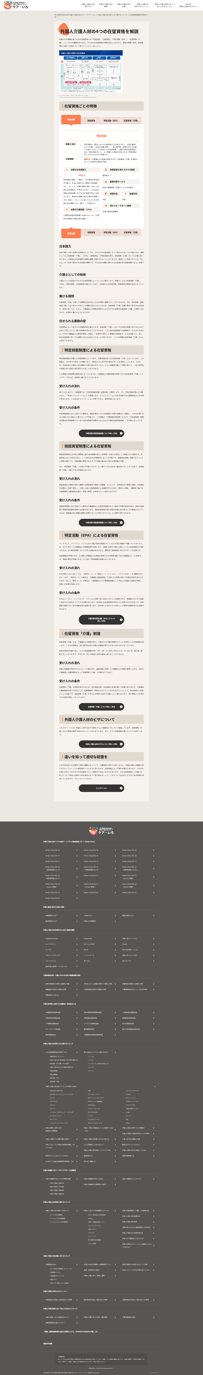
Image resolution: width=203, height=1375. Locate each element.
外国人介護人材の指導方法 (131, 1216)
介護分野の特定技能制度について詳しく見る (101, 433)
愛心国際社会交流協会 (94, 1240)
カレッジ (128, 1116)
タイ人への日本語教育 (56, 1215)
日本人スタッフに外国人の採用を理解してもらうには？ (60, 1146)
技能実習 (91, 120)
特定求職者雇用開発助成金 (93, 1012)
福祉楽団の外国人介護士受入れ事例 (96, 1300)
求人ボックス (126, 961)
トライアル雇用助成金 (91, 1023)
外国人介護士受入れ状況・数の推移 (96, 1317)
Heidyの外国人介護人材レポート (188, 5)
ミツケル (48, 950)
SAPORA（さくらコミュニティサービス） (62, 1094)
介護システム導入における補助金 (59, 1283)
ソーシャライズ (89, 955)
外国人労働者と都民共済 (57, 1183)
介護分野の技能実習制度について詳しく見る (101, 522)
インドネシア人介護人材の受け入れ (98, 1063)
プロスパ (53, 1105)
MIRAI (128, 1123)
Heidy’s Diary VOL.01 (52, 898)
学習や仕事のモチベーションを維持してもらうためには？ (137, 1245)
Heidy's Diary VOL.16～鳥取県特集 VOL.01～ (53, 876)
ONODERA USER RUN (56, 1091)
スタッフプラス (130, 1105)
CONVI (128, 1112)
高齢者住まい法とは (52, 995)
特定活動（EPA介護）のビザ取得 (59, 1063)
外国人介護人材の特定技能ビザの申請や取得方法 (64, 1060)
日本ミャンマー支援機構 (95, 1101)
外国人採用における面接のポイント (57, 1317)
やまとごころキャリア (52, 955)
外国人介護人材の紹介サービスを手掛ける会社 (61, 1086)
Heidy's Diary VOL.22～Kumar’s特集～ (52, 885)
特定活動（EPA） (111, 120)
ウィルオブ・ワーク (93, 1094)
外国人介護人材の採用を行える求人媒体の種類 (58, 930)
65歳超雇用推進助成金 (52, 1012)
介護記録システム (55, 1272)
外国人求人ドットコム (129, 938)
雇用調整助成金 (89, 1029)
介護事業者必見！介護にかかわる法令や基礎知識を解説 (61, 975)
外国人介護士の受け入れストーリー (142, 5)
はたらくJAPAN (89, 944)
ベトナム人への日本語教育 (57, 1218)
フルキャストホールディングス (59, 1123)
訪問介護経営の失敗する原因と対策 (57, 984)
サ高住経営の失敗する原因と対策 (95, 989)
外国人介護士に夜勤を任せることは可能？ (136, 1133)
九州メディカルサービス (95, 1123)
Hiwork (124, 944)
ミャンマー (91, 1067)
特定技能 (71, 119)
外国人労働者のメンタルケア (131, 1179)
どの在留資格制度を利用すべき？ (56, 1052)
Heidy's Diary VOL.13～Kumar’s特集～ (129, 885)
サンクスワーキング (55, 1116)
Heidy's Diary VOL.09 (129, 856)
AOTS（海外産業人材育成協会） (97, 1215)
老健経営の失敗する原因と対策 (132, 984)
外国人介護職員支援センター (96, 1222)
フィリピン (91, 1056)
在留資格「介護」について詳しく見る (101, 707)
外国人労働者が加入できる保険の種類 (58, 1179)
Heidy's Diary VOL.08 (91, 856)
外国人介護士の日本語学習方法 (132, 1233)
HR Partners (91, 1105)
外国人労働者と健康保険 (57, 1190)
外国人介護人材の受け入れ (88, 5)
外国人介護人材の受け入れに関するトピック (58, 1044)
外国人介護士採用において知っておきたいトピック (60, 1309)
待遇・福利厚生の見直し (92, 1270)
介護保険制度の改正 (129, 1317)
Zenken (90, 1218)
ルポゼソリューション (132, 1101)
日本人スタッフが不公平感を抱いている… (136, 1270)
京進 (89, 1091)
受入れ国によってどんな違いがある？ (96, 1052)
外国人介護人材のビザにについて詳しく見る (101, 744)
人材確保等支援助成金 (129, 1012)
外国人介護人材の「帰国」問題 (94, 1276)
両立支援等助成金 (128, 1023)
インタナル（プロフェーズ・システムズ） (62, 1112)
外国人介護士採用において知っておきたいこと (164, 5)
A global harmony (51, 938)
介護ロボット (54, 1279)
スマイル (52, 1098)
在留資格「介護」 (131, 120)
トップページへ (101, 788)
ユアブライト (54, 1101)
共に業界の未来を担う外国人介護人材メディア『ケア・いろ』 (69, 1373)
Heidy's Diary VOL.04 (91, 850)
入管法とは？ (88, 915)
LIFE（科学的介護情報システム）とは (61, 1269)
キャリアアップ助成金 (52, 1029)
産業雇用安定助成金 (129, 1018)
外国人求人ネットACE (129, 955)
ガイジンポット (50, 944)
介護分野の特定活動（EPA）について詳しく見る (101, 619)
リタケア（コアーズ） (94, 1108)
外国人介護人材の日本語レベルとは (134, 1150)
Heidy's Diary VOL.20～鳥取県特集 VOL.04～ (91, 868)
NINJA (86, 950)
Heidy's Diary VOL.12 (129, 861)
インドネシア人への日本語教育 (59, 1222)
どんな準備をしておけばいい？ (94, 1145)
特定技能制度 (54, 1074)
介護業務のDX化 (50, 1264)
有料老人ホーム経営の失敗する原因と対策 (98, 984)
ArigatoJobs (88, 938)
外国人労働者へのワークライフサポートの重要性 (59, 1170)
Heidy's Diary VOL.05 (91, 892)
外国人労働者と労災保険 (57, 1187)
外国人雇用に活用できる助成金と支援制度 (53, 1129)
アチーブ (52, 1108)
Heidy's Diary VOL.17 (91, 875)
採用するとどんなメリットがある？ (57, 1156)
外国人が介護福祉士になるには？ (133, 1238)
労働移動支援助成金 (90, 1018)
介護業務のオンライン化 (57, 1276)
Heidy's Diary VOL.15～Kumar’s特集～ (129, 876)
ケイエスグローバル (93, 1119)
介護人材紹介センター (132, 1108)
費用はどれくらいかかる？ (131, 1145)
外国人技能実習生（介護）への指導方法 (135, 1210)
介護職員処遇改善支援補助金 (93, 1035)
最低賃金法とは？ (51, 921)
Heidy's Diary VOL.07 (52, 856)
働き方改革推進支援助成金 (131, 1029)
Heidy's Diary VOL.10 (52, 892)
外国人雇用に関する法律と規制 (53, 907)
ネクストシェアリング (132, 1091)
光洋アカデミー (92, 1229)
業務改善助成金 (50, 1035)
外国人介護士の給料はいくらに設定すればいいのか (98, 1129)
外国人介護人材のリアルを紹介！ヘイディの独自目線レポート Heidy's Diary (69, 841)
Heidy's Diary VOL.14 (91, 861)
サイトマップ (154, 1373)
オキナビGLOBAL (93, 1112)
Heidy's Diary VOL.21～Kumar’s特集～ (91, 885)
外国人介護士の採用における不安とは (96, 1139)
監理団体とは (88, 1156)
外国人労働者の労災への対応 (93, 1179)
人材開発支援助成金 (52, 1023)
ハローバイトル (50, 961)
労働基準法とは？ (51, 915)
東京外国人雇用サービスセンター (56, 966)
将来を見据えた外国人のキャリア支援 (134, 1264)
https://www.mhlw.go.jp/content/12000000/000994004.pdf (78, 97)
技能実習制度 (54, 1071)
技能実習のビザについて (57, 1056)
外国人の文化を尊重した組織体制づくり (97, 1264)
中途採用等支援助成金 (52, 1018)
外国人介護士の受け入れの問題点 (133, 1128)
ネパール (90, 1071)
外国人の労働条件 (90, 921)
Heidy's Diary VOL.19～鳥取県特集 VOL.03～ (130, 868)
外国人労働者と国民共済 (57, 1194)
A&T (127, 1119)
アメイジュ (91, 1233)
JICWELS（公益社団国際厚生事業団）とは (59, 1161)
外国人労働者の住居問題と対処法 (95, 1184)
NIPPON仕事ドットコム (130, 950)
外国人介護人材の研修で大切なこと (57, 1210)
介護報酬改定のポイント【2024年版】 (135, 989)
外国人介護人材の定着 (124, 5)
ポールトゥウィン (131, 1098)
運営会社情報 (47, 1343)
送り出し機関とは (90, 1161)
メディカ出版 (92, 1243)
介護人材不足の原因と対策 (131, 1139)
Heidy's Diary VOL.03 (52, 850)
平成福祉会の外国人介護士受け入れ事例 (58, 1300)
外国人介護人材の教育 (106, 5)
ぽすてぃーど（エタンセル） (96, 1098)
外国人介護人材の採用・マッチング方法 (97, 1150)
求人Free (87, 961)
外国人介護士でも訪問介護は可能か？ (58, 1139)
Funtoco (128, 1094)
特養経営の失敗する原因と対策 (55, 989)
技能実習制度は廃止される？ (55, 1323)
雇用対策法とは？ (128, 915)
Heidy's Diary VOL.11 (52, 861)
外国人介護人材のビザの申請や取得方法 (61, 1067)
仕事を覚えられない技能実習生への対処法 (136, 1227)
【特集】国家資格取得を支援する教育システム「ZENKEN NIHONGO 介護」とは (71, 1331)
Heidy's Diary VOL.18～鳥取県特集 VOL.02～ (53, 868)
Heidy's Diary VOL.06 (129, 850)
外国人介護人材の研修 (129, 1222)
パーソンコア (92, 1236)
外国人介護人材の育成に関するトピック (56, 1202)
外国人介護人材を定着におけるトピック (56, 1256)
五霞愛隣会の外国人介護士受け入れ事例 (135, 1300)
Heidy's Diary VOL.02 (129, 892)
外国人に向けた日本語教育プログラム (96, 1210)
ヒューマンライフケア (94, 1225)
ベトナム (90, 1060)
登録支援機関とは (128, 1156)
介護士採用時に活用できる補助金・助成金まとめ (59, 1004)
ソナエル (90, 1116)
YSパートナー (54, 1119)
